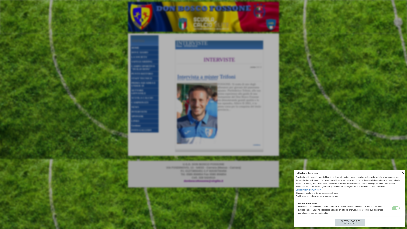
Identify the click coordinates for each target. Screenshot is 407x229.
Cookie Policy (302, 190)
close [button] (403, 173)
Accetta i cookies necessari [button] (349, 222)
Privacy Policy (315, 190)
